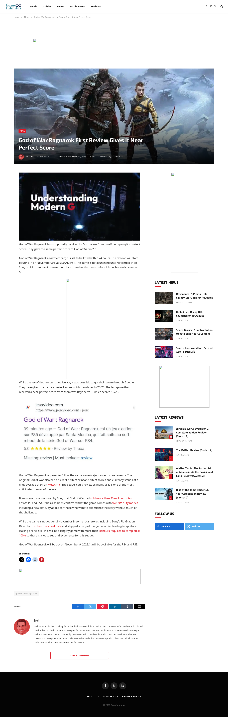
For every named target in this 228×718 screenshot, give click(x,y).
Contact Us (110, 696)
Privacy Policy (132, 696)
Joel (31, 156)
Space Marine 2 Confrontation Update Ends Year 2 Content (194, 331)
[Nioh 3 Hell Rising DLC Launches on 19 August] (164, 316)
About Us (92, 696)
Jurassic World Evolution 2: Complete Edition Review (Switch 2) (192, 432)
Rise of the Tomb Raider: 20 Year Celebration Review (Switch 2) (192, 493)
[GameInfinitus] (13, 6)
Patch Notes (77, 6)
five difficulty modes (125, 503)
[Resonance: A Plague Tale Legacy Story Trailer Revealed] (164, 298)
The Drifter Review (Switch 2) (194, 450)
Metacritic (54, 484)
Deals (33, 6)
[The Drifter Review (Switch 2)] (164, 454)
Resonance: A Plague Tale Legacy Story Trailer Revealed (194, 295)
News (60, 6)
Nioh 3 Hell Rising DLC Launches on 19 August (190, 313)
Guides (47, 6)
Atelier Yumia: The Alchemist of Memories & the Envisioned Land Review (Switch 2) (194, 471)
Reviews (95, 6)
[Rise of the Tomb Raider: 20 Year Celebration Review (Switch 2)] (164, 494)
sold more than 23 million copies (111, 498)
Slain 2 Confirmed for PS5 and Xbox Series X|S (194, 349)
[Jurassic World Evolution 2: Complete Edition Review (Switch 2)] (164, 432)
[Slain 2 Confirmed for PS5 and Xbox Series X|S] (164, 352)
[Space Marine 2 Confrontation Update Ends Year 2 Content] (164, 334)
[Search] (221, 6)
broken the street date (47, 526)
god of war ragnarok (26, 593)
